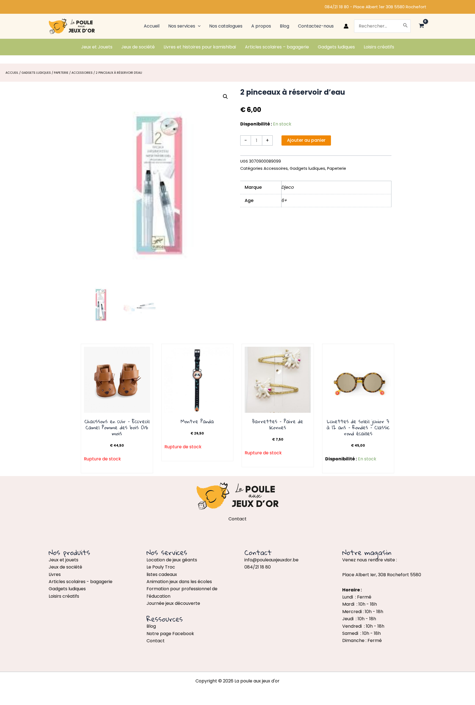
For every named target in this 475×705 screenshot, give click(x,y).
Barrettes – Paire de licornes (277, 424)
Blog (151, 626)
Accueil (11, 72)
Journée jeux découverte (173, 603)
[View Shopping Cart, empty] (421, 26)
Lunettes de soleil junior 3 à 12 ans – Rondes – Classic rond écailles (358, 427)
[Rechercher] (405, 26)
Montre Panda (197, 421)
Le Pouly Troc (161, 567)
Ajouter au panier (306, 140)
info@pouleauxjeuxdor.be (271, 560)
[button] (225, 97)
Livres (55, 574)
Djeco (287, 187)
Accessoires (82, 72)
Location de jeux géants (172, 560)
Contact (156, 641)
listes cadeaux (162, 574)
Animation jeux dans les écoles (179, 581)
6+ (284, 200)
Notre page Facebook (170, 633)
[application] (198, 26)
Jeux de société (65, 567)
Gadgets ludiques (36, 72)
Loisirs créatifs (64, 596)
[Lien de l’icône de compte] (346, 26)
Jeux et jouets (63, 560)
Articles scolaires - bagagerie (80, 581)
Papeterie (61, 72)
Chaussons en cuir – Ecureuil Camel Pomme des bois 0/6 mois (117, 427)
